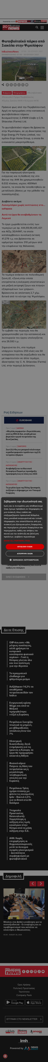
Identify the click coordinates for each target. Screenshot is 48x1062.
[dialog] (24, 531)
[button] (24, 541)
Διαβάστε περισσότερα (25, 536)
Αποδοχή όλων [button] (25, 546)
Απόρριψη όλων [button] (25, 553)
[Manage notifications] (5, 1056)
